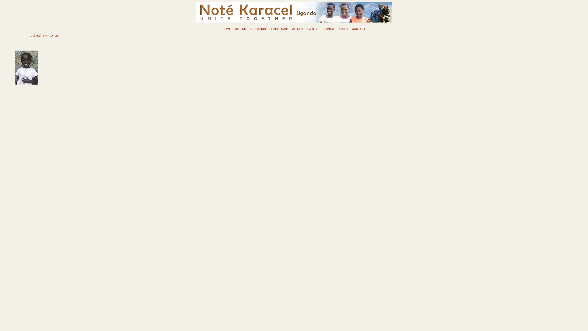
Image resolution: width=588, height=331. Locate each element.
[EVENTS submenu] (319, 29)
